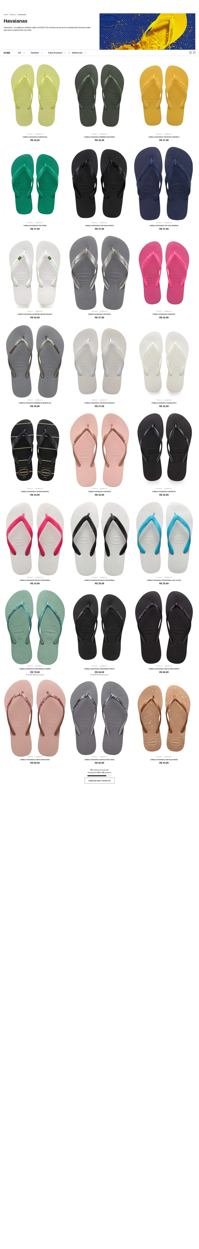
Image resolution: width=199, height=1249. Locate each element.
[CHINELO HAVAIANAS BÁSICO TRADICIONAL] (35, 538)
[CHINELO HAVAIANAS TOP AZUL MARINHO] (164, 184)
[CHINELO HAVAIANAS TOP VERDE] (35, 184)
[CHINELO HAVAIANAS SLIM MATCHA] (35, 95)
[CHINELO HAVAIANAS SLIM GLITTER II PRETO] (164, 627)
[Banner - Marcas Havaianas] (147, 31)
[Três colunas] (194, 52)
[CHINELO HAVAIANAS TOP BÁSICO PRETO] (99, 184)
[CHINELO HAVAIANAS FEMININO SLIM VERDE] (99, 95)
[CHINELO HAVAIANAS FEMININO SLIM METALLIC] (35, 361)
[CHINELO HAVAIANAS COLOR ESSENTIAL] (35, 450)
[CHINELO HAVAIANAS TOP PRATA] (99, 273)
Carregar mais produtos (99, 780)
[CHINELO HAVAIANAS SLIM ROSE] (99, 450)
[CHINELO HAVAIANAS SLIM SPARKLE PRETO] (99, 627)
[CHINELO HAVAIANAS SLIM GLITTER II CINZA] (99, 718)
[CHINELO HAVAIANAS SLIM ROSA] (164, 273)
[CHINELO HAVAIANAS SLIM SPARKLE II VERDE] (35, 627)
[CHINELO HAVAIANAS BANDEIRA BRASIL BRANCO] (35, 273)
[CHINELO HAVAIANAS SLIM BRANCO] (164, 361)
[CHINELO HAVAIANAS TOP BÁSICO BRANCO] (99, 361)
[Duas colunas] (190, 52)
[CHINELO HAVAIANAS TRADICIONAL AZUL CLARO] (164, 538)
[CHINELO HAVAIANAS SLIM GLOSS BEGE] (164, 718)
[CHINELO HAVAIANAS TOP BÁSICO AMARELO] (164, 95)
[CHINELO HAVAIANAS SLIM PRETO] (164, 450)
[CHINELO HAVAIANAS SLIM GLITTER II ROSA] (35, 718)
